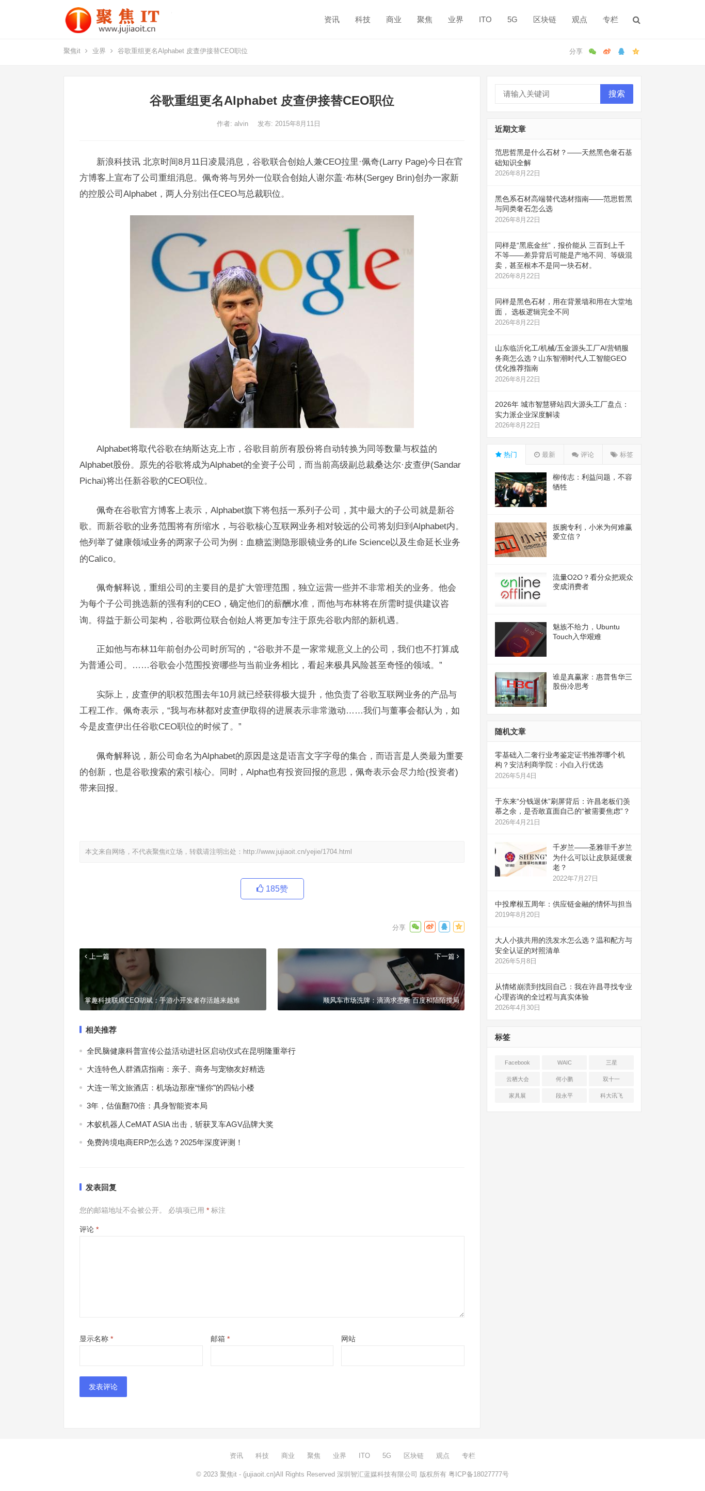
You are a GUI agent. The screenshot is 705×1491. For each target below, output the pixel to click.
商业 (394, 19)
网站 (348, 1339)
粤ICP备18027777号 (478, 1474)
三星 (611, 1062)
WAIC (564, 1062)
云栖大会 (517, 1079)
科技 (363, 19)
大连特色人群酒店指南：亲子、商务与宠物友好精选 (176, 1069)
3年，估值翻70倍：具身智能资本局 (147, 1105)
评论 (89, 1229)
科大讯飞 (611, 1095)
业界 (455, 19)
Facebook (517, 1062)
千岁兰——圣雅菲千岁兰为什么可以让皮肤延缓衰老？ (592, 857)
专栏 (610, 19)
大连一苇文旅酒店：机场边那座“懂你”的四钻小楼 (170, 1087)
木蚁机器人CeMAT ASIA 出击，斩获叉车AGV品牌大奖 (180, 1124)
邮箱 (220, 1339)
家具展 (517, 1095)
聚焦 (424, 19)
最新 (547, 454)
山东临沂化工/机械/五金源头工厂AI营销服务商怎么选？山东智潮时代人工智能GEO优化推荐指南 (562, 358)
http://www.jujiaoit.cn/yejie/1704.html (297, 851)
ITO (485, 19)
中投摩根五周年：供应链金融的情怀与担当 (563, 904)
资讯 (332, 19)
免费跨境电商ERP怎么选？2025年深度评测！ (165, 1142)
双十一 (611, 1079)
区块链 (544, 19)
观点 (579, 19)
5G (512, 19)
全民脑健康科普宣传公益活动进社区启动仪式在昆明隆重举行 (191, 1050)
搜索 (616, 93)
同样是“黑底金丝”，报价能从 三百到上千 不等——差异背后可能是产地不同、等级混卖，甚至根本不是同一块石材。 (563, 255)
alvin (242, 124)
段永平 (564, 1095)
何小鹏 (564, 1079)
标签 (625, 454)
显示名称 (96, 1339)
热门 (509, 454)
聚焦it (72, 51)
